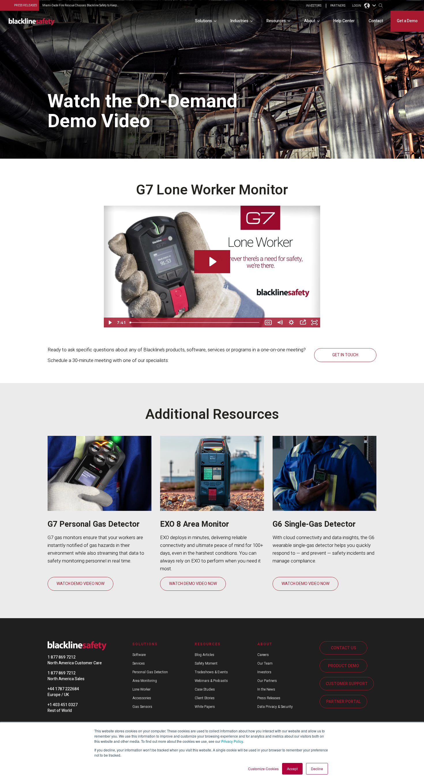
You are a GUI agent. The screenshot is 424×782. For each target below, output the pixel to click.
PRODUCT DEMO (343, 666)
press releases (25, 5)
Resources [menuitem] (276, 21)
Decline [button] (317, 768)
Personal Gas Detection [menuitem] (150, 672)
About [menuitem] (309, 21)
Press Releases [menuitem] (268, 698)
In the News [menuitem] (266, 689)
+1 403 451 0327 (63, 705)
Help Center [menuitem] (344, 21)
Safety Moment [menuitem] (206, 663)
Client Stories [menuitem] (205, 698)
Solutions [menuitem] (203, 21)
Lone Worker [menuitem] (141, 689)
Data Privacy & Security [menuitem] (275, 706)
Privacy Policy (232, 741)
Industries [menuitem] (239, 21)
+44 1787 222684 (63, 689)
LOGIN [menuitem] (356, 6)
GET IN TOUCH (345, 355)
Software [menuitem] (139, 654)
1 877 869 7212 (62, 657)
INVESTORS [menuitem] (313, 6)
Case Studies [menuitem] (205, 689)
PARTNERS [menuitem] (337, 6)
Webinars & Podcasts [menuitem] (211, 680)
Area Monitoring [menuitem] (144, 680)
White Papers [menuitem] (205, 706)
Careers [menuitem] (263, 654)
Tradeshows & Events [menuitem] (211, 672)
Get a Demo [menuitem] (407, 21)
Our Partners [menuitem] (267, 680)
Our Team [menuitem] (265, 663)
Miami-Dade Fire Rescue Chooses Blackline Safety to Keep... (80, 5)
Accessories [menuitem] (141, 698)
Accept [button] (292, 768)
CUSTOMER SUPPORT (347, 684)
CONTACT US (343, 648)
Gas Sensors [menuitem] (142, 706)
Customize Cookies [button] (263, 768)
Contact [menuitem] (376, 21)
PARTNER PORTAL (343, 702)
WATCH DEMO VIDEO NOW (80, 584)
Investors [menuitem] (264, 672)
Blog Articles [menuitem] (204, 654)
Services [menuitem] (138, 663)
